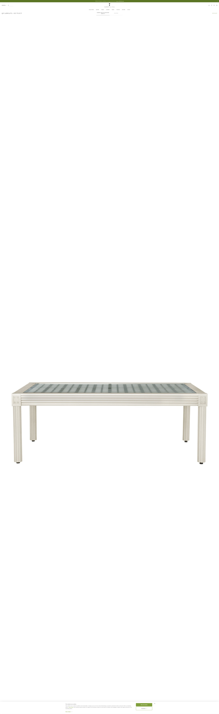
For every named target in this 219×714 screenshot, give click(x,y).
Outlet (128, 9)
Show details (68, 711)
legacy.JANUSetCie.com (120, 1)
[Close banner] (154, 703)
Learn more (71, 707)
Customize (143, 708)
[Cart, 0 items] (216, 5)
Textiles (118, 9)
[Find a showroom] (211, 5)
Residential (4, 5)
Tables (102, 9)
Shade (113, 9)
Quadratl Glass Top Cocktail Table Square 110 (103, 13)
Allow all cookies (144, 704)
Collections (91, 9)
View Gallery (214, 13)
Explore (123, 9)
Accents (108, 9)
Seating (97, 9)
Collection (116, 13)
